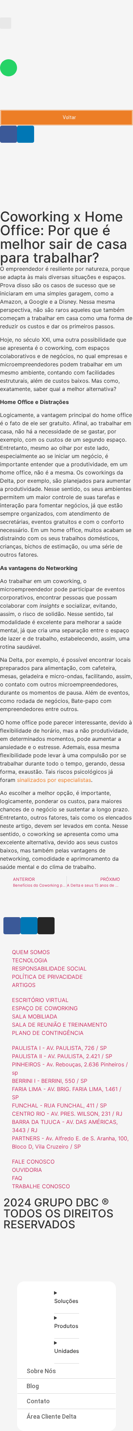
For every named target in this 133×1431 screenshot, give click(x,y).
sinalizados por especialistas (54, 779)
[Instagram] (46, 925)
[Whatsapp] (8, 67)
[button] (5, 23)
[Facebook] (8, 134)
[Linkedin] (25, 134)
